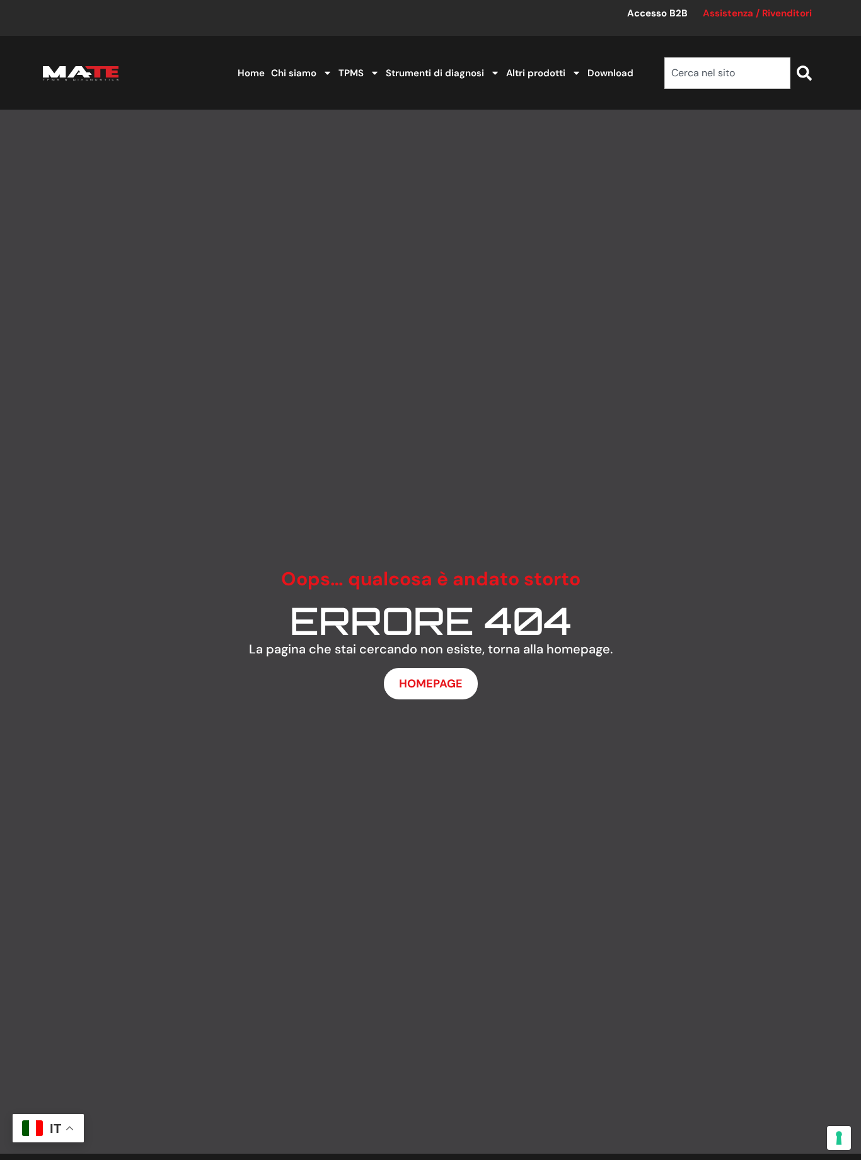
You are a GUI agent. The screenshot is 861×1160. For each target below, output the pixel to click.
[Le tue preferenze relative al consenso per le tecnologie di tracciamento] (839, 1138)
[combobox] (727, 73)
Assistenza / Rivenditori (757, 13)
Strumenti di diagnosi (435, 73)
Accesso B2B (657, 13)
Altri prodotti (535, 73)
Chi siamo (293, 73)
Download (610, 73)
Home (251, 73)
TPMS (351, 73)
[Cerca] (804, 73)
